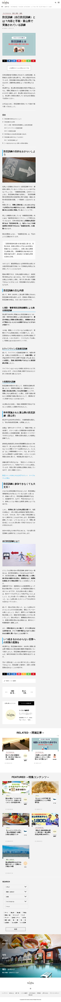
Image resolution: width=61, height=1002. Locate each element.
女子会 (24, 917)
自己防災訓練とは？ (13, 140)
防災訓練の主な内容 (10, 122)
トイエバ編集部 (12, 680)
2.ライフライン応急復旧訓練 (15, 128)
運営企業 (30, 995)
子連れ (24, 912)
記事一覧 (17, 993)
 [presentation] (58, 735)
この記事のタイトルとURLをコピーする (19, 68)
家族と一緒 (7, 915)
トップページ (5, 993)
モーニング (16, 915)
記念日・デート (16, 917)
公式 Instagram (32, 993)
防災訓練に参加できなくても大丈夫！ (14, 137)
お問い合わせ (45, 993)
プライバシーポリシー (54, 993)
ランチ (23, 915)
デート (6, 912)
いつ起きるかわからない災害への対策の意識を (16, 143)
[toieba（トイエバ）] (6, 2)
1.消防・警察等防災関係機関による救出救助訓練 (20, 125)
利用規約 (39, 993)
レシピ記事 (23, 922)
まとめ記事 (15, 922)
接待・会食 (7, 920)
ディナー (7, 917)
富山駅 (18, 912)
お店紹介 (7, 922)
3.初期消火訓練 (12, 131)
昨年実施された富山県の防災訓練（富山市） (16, 134)
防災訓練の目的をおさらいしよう (13, 118)
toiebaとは (11, 993)
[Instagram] (30, 988)
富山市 (12, 912)
